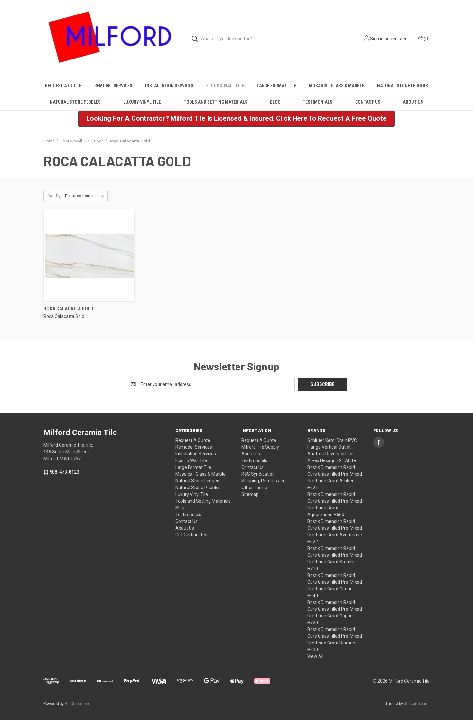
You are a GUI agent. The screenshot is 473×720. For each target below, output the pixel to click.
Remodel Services (113, 85)
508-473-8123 (64, 472)
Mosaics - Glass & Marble (336, 85)
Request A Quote (63, 85)
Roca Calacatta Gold (68, 309)
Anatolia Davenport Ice (330, 453)
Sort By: (54, 195)
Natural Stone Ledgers (402, 85)
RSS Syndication (258, 474)
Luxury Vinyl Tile (142, 102)
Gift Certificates (191, 534)
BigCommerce (77, 703)
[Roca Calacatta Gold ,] (89, 255)
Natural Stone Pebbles (75, 102)
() (426, 38)
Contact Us (367, 102)
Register (398, 38)
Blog (275, 102)
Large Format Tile (276, 85)
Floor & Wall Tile (225, 85)
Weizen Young (417, 703)
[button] (236, 119)
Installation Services (169, 85)
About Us (413, 102)
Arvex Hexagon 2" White (331, 460)
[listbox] (85, 196)
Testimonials (317, 102)
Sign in (377, 38)
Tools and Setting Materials (215, 102)
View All (315, 656)
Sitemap (250, 494)
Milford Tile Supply (260, 447)
